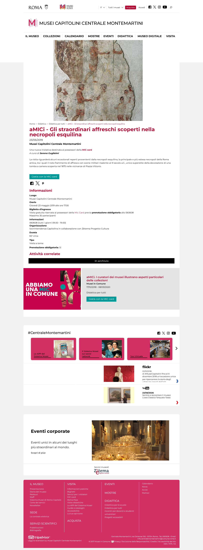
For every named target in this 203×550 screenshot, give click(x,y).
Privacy (117, 542)
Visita (170, 36)
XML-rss (172, 544)
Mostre (94, 36)
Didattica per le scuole (115, 505)
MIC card (71, 497)
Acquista (130, 7)
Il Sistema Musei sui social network (90, 353)
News (144, 486)
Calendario (74, 36)
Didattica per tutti (57, 124)
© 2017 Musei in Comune (99, 542)
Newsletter (35, 505)
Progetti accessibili (114, 517)
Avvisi (145, 490)
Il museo (32, 36)
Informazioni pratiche (77, 489)
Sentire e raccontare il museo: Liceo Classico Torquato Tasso (156, 396)
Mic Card (79, 212)
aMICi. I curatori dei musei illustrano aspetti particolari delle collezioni (124, 278)
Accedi (142, 7)
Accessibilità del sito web (167, 543)
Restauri (34, 494)
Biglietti (71, 492)
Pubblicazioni (36, 527)
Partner (145, 493)
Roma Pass (72, 500)
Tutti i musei (114, 7)
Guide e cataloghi (76, 508)
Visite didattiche (75, 502)
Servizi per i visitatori (77, 494)
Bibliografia (35, 530)
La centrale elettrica (39, 516)
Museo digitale (150, 36)
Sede (33, 512)
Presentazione (37, 489)
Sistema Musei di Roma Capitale (45, 500)
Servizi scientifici (43, 523)
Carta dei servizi (37, 502)
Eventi (108, 36)
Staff (32, 497)
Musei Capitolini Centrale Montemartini (91, 23)
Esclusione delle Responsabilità (135, 542)
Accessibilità (73, 511)
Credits (154, 542)
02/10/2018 (159, 376)
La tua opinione (75, 513)
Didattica (125, 36)
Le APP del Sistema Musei (41, 355)
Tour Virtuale (136, 356)
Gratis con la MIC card (44, 176)
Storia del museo (38, 492)
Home (32, 124)
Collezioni (51, 36)
